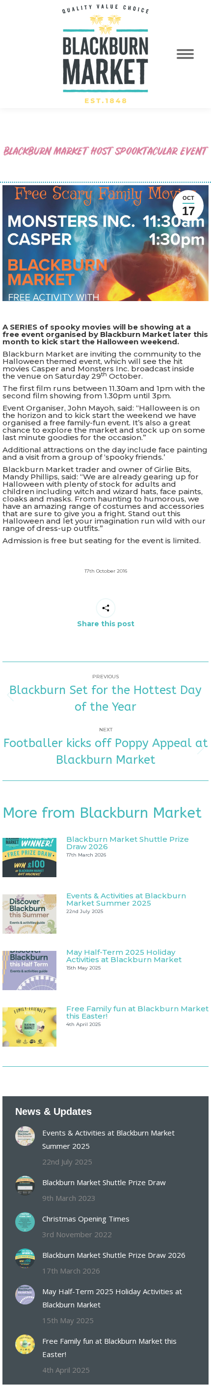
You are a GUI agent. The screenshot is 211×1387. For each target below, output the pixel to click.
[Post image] (29, 857)
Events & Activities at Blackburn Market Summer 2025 (126, 899)
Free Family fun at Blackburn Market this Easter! (137, 1012)
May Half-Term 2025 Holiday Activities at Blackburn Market (124, 955)
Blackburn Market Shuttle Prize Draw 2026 (127, 842)
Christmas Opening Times (86, 1218)
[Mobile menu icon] (191, 54)
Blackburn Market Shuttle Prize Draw (104, 1182)
